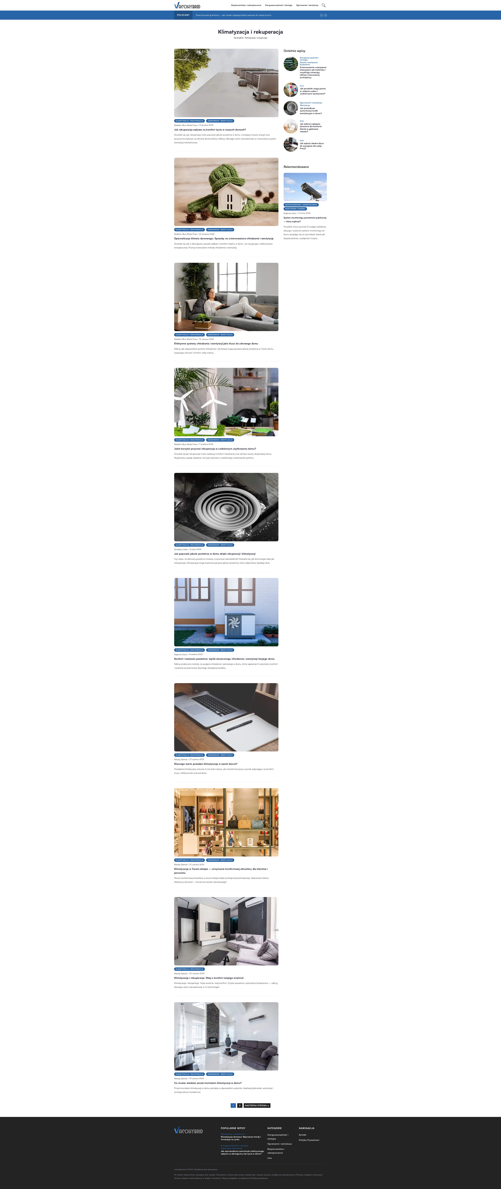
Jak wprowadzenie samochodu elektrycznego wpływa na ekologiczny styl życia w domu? (242, 1152)
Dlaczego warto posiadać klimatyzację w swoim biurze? (205, 763)
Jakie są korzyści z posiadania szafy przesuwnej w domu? (223, 15)
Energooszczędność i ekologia (278, 5)
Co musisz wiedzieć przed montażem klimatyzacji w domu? (208, 1082)
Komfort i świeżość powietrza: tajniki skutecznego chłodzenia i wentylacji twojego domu (224, 658)
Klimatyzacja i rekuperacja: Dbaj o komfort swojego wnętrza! (209, 977)
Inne (269, 1158)
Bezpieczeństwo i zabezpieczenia (246, 5)
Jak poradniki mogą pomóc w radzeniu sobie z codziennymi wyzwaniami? (313, 91)
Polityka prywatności (259, 1178)
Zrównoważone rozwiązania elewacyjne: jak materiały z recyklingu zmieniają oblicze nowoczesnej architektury (313, 72)
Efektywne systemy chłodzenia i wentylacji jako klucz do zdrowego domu (216, 343)
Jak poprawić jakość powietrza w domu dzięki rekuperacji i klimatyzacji (214, 553)
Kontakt (302, 1134)
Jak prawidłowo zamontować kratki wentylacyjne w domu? (311, 111)
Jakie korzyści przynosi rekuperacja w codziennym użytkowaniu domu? (215, 448)
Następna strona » (257, 1105)
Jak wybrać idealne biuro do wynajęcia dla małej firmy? (312, 146)
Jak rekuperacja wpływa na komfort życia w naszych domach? (210, 129)
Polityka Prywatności (309, 1140)
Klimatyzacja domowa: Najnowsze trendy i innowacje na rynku (241, 1138)
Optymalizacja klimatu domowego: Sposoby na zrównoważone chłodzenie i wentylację (224, 238)
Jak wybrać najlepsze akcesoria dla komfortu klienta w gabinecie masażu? (311, 128)
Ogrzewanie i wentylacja (307, 5)
